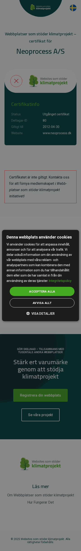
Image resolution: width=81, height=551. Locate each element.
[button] (40, 313)
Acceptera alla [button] (42, 291)
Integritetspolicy (60, 280)
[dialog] (40, 275)
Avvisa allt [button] (42, 303)
